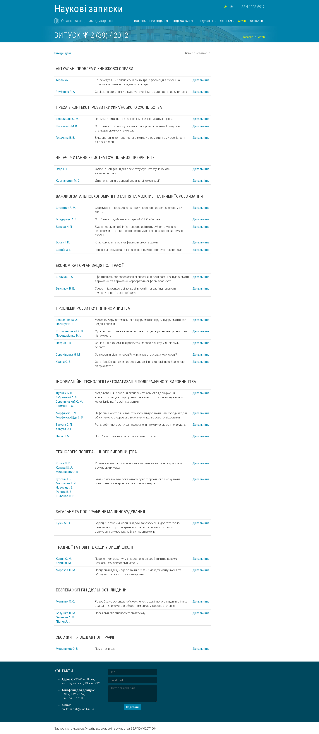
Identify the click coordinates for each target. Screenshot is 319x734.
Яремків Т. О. (65, 406)
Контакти (256, 21)
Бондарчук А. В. (66, 219)
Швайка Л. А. (64, 277)
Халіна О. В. (63, 361)
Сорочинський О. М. (69, 401)
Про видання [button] (158, 21)
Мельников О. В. (67, 472)
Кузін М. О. (63, 523)
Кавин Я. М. (63, 563)
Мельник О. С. (65, 601)
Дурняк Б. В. (64, 393)
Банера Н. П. (64, 226)
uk (225, 6)
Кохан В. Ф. (63, 463)
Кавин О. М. (64, 558)
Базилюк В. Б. (65, 288)
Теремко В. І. (64, 80)
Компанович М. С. (68, 180)
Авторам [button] (226, 21)
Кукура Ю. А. (64, 467)
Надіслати (132, 707)
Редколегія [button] (206, 21)
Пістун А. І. (63, 621)
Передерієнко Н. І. (68, 335)
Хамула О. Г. (64, 429)
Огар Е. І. (61, 169)
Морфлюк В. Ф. (66, 413)
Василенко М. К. (67, 126)
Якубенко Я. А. (65, 92)
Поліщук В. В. (65, 324)
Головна (140, 21)
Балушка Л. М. (66, 613)
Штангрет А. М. (66, 208)
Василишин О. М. (67, 119)
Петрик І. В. (63, 343)
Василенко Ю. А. (67, 320)
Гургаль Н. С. (64, 479)
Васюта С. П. (64, 424)
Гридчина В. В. (65, 137)
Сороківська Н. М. (68, 354)
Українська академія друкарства (87, 20)
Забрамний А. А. (66, 397)
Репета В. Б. (64, 492)
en (232, 6)
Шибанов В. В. (65, 496)
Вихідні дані (62, 53)
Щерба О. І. (63, 250)
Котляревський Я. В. (69, 331)
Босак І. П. (63, 242)
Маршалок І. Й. (66, 483)
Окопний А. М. (65, 617)
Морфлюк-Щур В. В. (69, 417)
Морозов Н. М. (66, 570)
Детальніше (201, 80)
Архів (242, 21)
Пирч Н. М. (63, 436)
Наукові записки (88, 8)
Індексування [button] (183, 21)
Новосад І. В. (64, 487)
